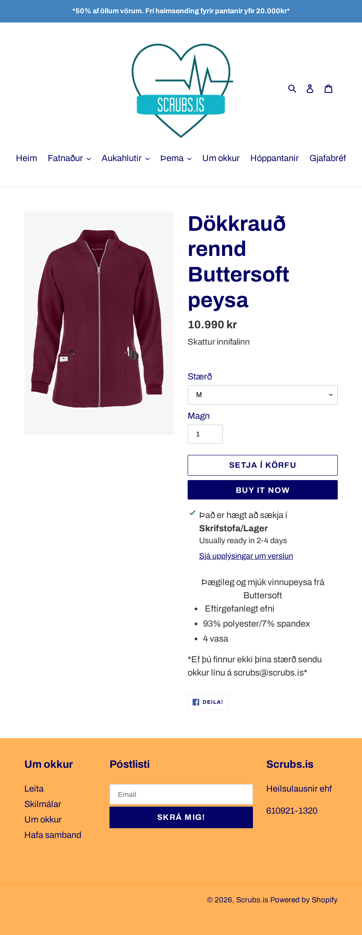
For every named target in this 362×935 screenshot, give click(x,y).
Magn (199, 416)
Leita (34, 788)
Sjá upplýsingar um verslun (246, 556)
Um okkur (43, 819)
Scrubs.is (252, 900)
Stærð (200, 376)
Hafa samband (52, 835)
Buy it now (263, 490)
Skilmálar (42, 804)
